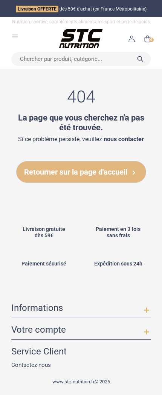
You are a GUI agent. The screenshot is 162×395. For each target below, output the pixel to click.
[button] (131, 38)
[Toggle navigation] (15, 36)
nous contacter (124, 139)
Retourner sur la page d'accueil (81, 172)
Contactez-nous (31, 365)
